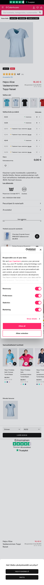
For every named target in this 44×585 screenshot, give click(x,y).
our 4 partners (15, 261)
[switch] (38, 296)
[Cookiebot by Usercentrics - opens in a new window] (27, 249)
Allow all (22, 326)
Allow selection (22, 333)
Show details (32, 319)
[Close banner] (40, 249)
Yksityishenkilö (22, 571)
